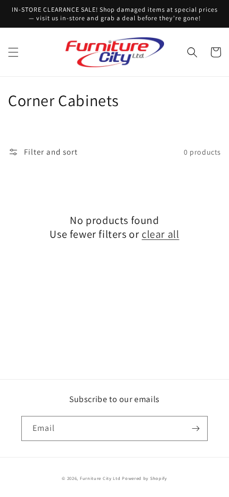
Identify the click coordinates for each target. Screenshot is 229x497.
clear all (160, 234)
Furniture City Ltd (100, 478)
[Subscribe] (195, 428)
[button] (13, 52)
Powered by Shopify (144, 478)
